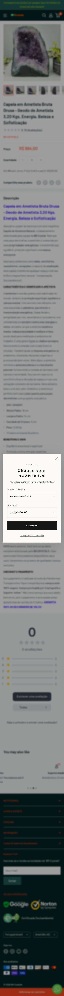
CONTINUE (32, 525)
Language (12, 505)
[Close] (56, 459)
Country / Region (16, 489)
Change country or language (32, 535)
